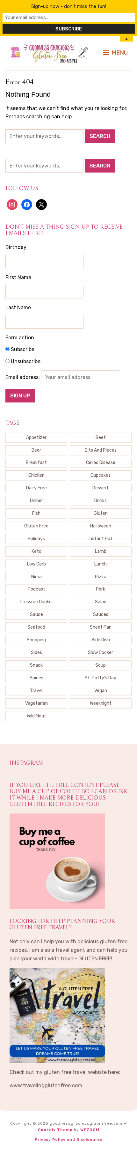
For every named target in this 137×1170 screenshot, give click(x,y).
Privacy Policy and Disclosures (69, 1139)
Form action (19, 338)
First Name (18, 277)
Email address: (23, 377)
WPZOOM (89, 1130)
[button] (115, 52)
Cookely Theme (55, 1130)
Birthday (15, 247)
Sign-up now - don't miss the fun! (68, 6)
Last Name (18, 307)
